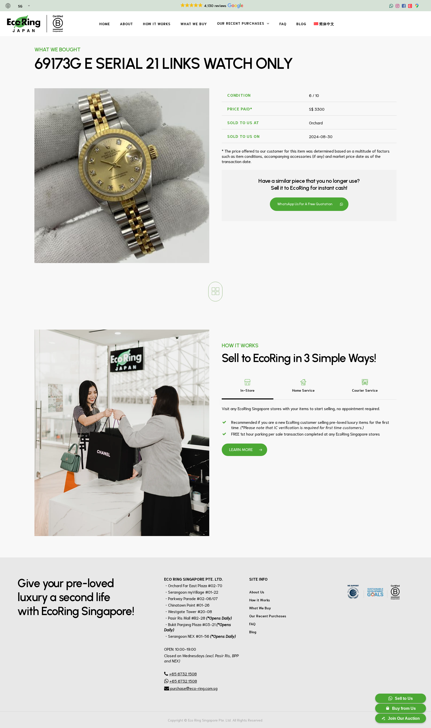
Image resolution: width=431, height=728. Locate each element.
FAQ (252, 624)
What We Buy (260, 608)
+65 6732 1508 (183, 673)
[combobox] (23, 6)
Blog (252, 632)
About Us (256, 592)
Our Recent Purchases (267, 616)
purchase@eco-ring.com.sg (193, 688)
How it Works (259, 600)
